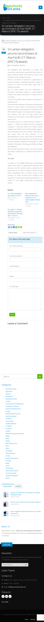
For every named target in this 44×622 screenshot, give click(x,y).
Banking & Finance (11, 399)
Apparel (8, 394)
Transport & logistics (12, 476)
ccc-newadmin (15, 65)
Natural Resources (11, 443)
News (23, 65)
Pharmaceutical (10, 453)
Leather (8, 431)
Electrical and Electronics (13, 409)
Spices (8, 466)
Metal (7, 438)
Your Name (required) (16, 246)
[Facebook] (9, 227)
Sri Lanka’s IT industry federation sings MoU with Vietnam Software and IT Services (15, 212)
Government (10, 421)
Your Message (13, 286)
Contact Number (14, 266)
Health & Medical (11, 424)
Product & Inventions (12, 458)
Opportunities (7, 486)
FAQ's (26, 619)
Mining (8, 441)
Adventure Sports (11, 389)
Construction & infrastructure (15, 404)
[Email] (16, 227)
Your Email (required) (15, 256)
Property (8, 461)
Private (8, 456)
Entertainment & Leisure (13, 414)
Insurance (9, 428)
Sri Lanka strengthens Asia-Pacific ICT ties (15, 195)
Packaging (9, 451)
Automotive (9, 396)
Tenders (18, 486)
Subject (11, 276)
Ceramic (8, 401)
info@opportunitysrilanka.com (17, 587)
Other (7, 448)
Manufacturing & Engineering (15, 433)
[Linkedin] (14, 227)
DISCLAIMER (5, 602)
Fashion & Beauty (11, 416)
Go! (26, 565)
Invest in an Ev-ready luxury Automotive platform (26, 502)
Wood (7, 478)
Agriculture (9, 391)
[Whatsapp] (19, 227)
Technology (9, 468)
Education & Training (12, 406)
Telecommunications (12, 471)
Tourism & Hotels (11, 473)
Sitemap (32, 619)
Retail (7, 463)
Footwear (8, 419)
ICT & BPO (9, 426)
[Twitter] (11, 227)
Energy (8, 411)
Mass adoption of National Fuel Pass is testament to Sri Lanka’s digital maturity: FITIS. (33, 198)
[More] (21, 227)
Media (8, 436)
